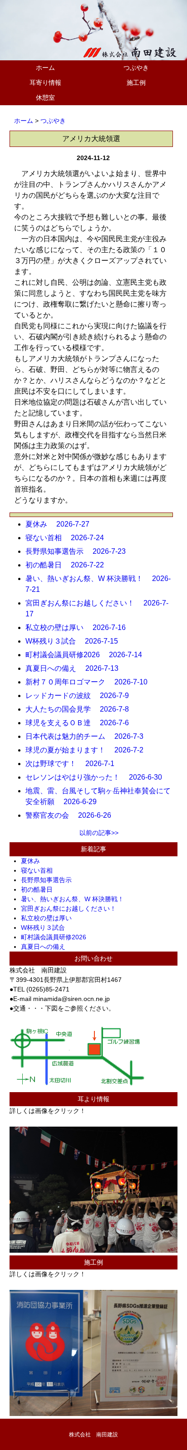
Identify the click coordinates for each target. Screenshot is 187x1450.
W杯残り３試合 (46, 927)
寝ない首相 (40, 870)
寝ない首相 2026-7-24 (68, 538)
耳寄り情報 (45, 82)
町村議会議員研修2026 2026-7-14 (87, 655)
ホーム (45, 67)
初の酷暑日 (40, 889)
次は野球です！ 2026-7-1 (73, 763)
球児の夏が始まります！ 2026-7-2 (88, 750)
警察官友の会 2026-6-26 (71, 815)
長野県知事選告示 (49, 880)
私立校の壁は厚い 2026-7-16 (79, 627)
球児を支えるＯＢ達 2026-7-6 (80, 723)
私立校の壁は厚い (49, 918)
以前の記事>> (98, 832)
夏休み (33, 860)
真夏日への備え (46, 946)
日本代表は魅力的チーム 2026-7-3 (88, 736)
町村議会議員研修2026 (57, 937)
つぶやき (136, 67)
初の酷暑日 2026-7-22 (68, 565)
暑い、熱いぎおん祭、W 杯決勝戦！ (75, 899)
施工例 (136, 82)
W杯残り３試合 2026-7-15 (75, 641)
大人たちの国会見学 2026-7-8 (80, 709)
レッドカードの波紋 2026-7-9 (80, 695)
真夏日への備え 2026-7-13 (75, 668)
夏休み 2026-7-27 (61, 524)
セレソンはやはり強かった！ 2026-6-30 (97, 777)
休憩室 (45, 97)
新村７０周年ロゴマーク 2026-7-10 (90, 682)
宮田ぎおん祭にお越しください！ (72, 908)
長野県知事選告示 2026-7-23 (79, 551)
